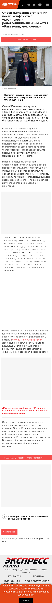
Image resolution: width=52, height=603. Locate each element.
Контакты (14, 576)
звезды (21, 458)
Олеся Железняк (34, 458)
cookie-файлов (26, 595)
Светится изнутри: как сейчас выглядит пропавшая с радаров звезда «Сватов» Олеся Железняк (26, 97)
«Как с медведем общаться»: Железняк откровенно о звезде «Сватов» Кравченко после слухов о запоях (25, 410)
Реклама (38, 576)
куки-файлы (12, 581)
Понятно (26, 600)
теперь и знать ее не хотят (27, 339)
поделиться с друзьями (26, 39)
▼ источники (9, 532)
